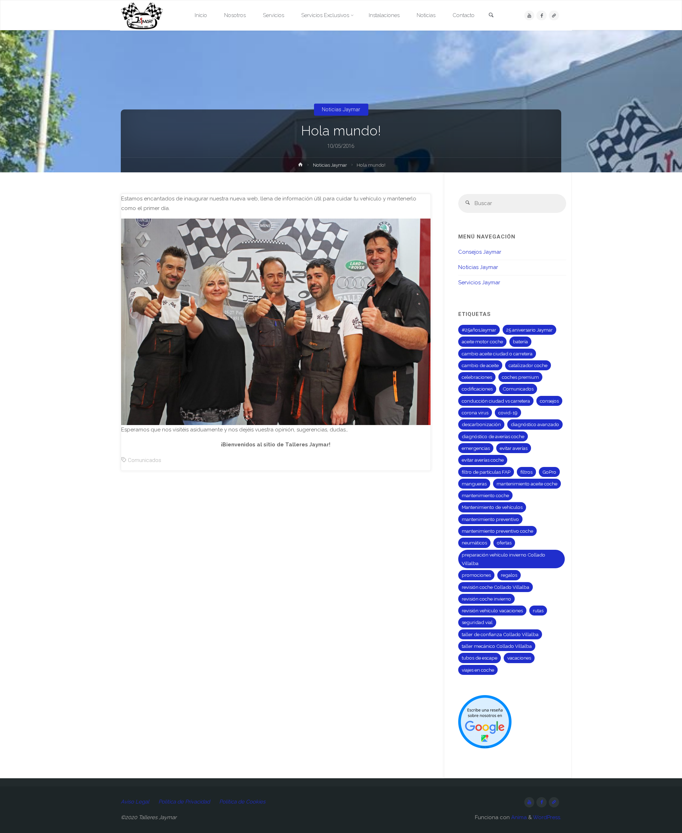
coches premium (520, 377)
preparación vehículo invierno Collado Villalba (503, 559)
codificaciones (477, 389)
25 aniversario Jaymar (529, 330)
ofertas (504, 543)
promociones (476, 575)
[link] (491, 15)
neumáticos (474, 543)
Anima (518, 817)
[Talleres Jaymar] (142, 15)
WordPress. (547, 817)
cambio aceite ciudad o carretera (497, 353)
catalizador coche (528, 365)
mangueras (474, 484)
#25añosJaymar (479, 330)
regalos (509, 575)
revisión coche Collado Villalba (495, 587)
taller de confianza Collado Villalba (500, 634)
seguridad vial (477, 622)
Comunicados (144, 460)
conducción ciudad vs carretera (496, 401)
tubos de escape (479, 658)
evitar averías (513, 448)
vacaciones (519, 658)
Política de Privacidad (184, 802)
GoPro (549, 472)
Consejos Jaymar (479, 252)
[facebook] (541, 15)
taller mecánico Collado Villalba (497, 646)
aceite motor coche (482, 341)
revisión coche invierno (486, 599)
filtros (526, 472)
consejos (549, 401)
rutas (538, 610)
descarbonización (481, 424)
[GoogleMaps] (554, 15)
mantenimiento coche (485, 495)
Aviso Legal (135, 802)
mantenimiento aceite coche (527, 484)
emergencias (476, 448)
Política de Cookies (242, 802)
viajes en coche (478, 670)
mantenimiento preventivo (490, 519)
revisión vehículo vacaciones (492, 610)
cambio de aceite (480, 365)
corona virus (475, 412)
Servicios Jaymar (479, 282)
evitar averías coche (483, 460)
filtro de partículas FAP (486, 472)
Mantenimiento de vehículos (492, 507)
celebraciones (477, 377)
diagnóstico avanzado (535, 424)
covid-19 (508, 412)
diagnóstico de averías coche (493, 436)
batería (520, 341)
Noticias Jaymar (341, 109)
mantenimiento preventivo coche (497, 531)
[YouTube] (529, 15)
